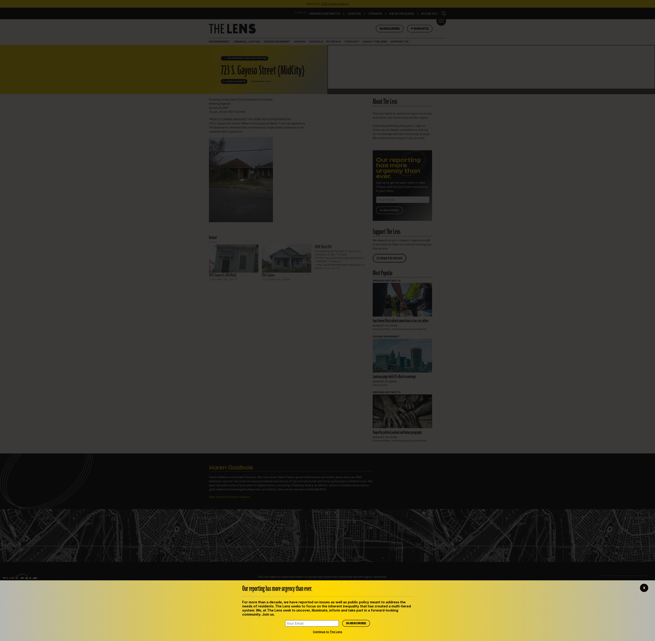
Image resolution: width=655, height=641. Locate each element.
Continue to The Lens (327, 632)
